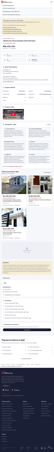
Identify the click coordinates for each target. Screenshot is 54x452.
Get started (27, 329)
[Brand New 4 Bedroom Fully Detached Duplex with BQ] (40, 191)
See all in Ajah (47, 172)
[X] (45, 448)
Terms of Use (29, 448)
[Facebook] (41, 448)
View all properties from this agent (12, 294)
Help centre (4, 436)
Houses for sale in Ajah (7, 427)
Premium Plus (44, 408)
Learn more (5, 385)
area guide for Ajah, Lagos (15, 166)
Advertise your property (46, 403)
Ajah (32, 364)
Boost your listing (45, 411)
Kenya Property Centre (7, 395)
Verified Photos (44, 413)
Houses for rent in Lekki (7, 403)
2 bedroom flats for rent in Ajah (9, 430)
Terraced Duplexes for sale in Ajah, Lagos (12, 29)
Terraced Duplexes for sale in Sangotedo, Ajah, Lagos (15, 33)
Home (3, 364)
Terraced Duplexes (21, 364)
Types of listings (45, 406)
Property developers (28, 406)
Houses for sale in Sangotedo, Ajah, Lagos (12, 31)
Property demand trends (28, 408)
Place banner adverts (46, 415)
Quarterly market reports (29, 413)
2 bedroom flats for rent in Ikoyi (9, 420)
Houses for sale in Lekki (7, 408)
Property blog (26, 415)
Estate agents (26, 403)
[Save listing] (24, 177)
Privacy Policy (21, 448)
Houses (13, 364)
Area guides (25, 418)
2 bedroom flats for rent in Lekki (9, 411)
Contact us (4, 438)
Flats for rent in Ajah (6, 425)
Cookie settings (36, 448)
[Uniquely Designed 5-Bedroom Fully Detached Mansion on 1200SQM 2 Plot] (14, 191)
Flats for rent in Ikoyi (6, 415)
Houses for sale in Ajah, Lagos (9, 27)
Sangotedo (37, 364)
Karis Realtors (7, 287)
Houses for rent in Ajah (7, 422)
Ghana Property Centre (18, 395)
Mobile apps (4, 441)
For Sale (8, 364)
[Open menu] (51, 2)
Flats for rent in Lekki (6, 406)
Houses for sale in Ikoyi (7, 418)
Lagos (28, 364)
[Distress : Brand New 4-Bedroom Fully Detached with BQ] (14, 224)
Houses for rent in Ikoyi (7, 413)
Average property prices (28, 411)
